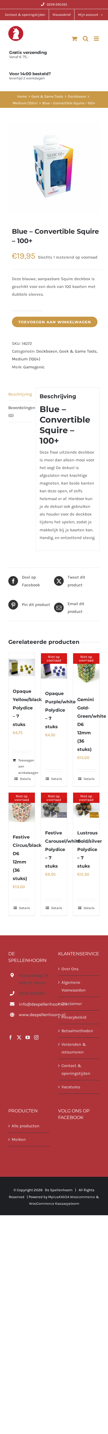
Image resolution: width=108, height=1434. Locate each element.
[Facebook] (10, 1037)
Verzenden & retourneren (73, 1048)
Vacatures (70, 1086)
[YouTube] (27, 1037)
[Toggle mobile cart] (74, 38)
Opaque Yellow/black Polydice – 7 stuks (27, 708)
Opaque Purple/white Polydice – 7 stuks (60, 710)
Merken (19, 1139)
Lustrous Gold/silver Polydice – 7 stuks (89, 849)
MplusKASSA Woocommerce (71, 1197)
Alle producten (25, 1125)
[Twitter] (19, 1037)
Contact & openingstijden (75, 1069)
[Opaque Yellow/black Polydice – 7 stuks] (22, 667)
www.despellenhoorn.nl (34, 1014)
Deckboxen (46, 351)
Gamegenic (34, 367)
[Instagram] (36, 1037)
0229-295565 (57, 4)
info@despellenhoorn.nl (34, 1004)
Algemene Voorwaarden (73, 986)
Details (25, 779)
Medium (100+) (26, 358)
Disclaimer (71, 1003)
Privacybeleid (73, 1017)
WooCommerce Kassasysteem (54, 1203)
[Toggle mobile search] (85, 38)
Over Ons (70, 968)
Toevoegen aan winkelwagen (54, 322)
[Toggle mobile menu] (97, 38)
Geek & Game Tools (78, 351)
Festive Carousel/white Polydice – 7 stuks (63, 849)
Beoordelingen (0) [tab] (20, 411)
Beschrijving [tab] (20, 394)
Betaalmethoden (77, 1030)
